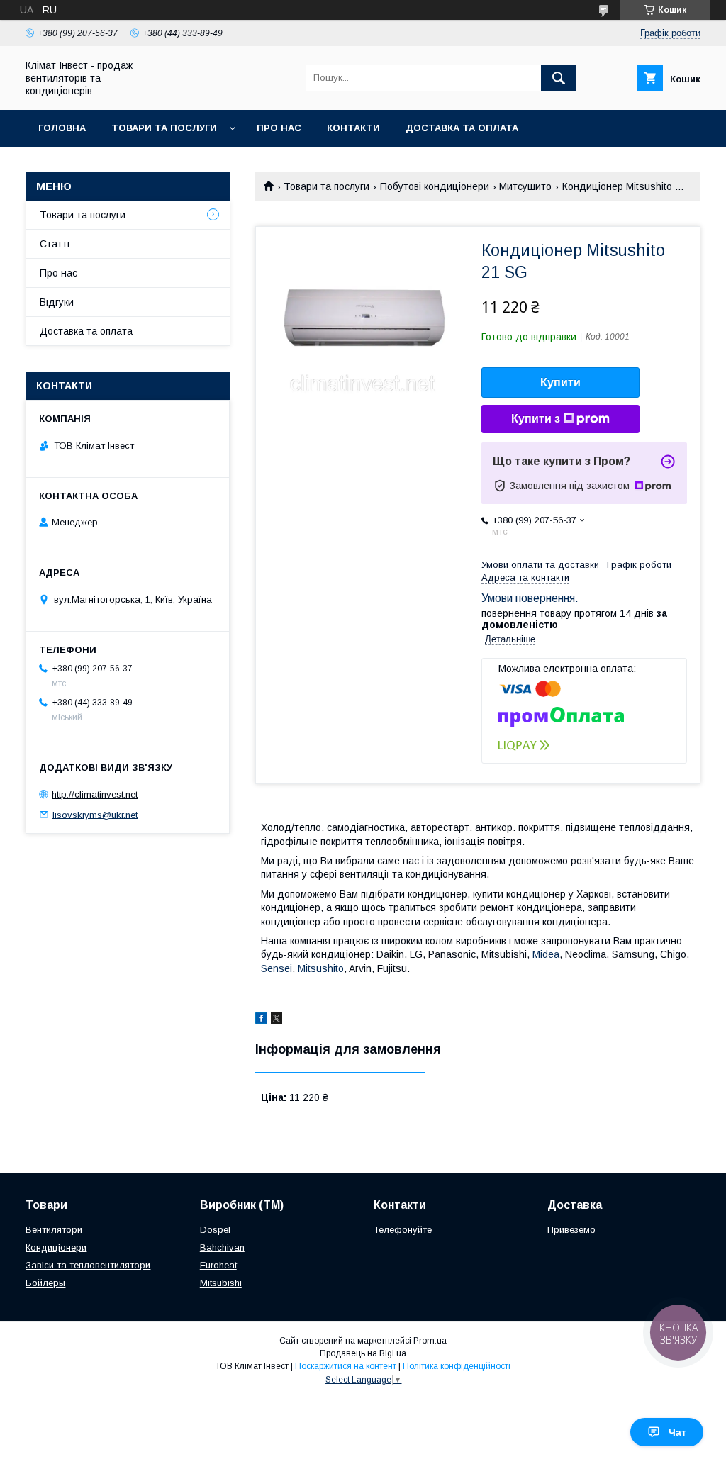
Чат (677, 1432)
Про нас (279, 128)
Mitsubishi (221, 1283)
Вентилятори (54, 1229)
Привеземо (571, 1229)
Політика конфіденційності (456, 1366)
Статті (54, 244)
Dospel (215, 1229)
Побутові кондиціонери (434, 186)
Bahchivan (222, 1247)
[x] (276, 1020)
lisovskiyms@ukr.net (95, 814)
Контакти (353, 128)
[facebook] (261, 1020)
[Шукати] (558, 78)
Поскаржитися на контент (345, 1366)
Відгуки (57, 302)
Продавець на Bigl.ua (363, 1353)
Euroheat (218, 1265)
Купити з (535, 419)
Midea (545, 954)
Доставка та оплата (462, 128)
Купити (560, 382)
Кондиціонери (56, 1247)
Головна (62, 128)
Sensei (276, 968)
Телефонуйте (403, 1229)
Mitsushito (321, 968)
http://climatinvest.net (95, 794)
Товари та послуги (164, 128)
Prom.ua (430, 1341)
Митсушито (525, 186)
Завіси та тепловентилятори (88, 1265)
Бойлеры (45, 1283)
